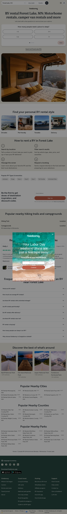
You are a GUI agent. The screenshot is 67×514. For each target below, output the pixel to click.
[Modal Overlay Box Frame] (34, 257)
